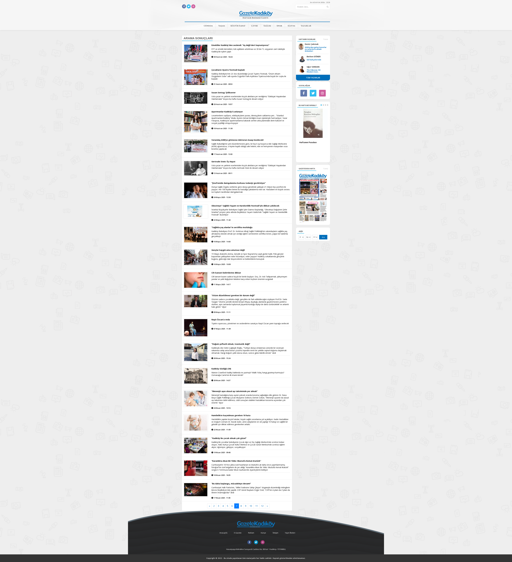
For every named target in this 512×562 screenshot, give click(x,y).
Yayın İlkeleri (290, 533)
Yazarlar (306, 25)
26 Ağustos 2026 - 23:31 (320, 2)
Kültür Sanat (238, 25)
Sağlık (267, 25)
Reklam (251, 533)
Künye (263, 533)
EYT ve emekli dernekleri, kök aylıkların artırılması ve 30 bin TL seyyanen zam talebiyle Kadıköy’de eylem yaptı (248, 50)
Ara (323, 237)
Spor (279, 25)
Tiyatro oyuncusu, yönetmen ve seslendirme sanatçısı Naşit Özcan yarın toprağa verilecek (250, 323)
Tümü (325, 39)
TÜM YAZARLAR (313, 77)
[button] (321, 105)
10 (251, 505)
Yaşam (221, 25)
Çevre (254, 25)
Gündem (208, 25)
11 (256, 505)
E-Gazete (237, 533)
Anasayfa (223, 533)
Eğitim (291, 25)
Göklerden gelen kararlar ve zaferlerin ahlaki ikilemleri (316, 49)
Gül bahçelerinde (314, 60)
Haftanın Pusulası (308, 142)
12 (262, 505)
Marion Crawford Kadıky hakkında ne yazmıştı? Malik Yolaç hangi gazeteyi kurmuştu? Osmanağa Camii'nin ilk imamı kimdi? (247, 373)
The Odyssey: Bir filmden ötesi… (314, 71)
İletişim (275, 533)
